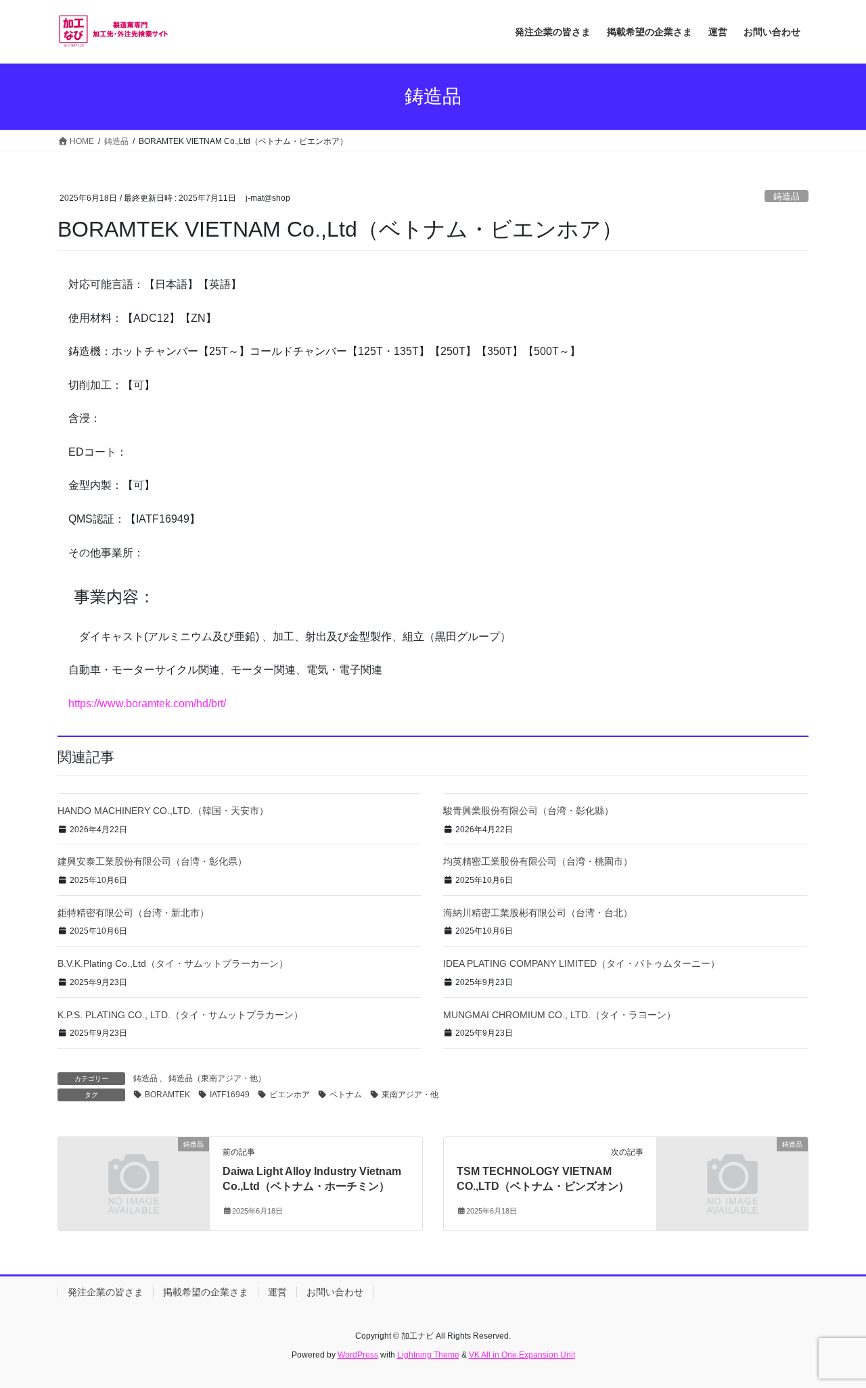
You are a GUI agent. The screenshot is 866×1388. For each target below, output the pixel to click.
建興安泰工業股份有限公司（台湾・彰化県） (152, 861)
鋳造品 (786, 196)
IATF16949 (230, 1094)
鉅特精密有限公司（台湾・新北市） (133, 912)
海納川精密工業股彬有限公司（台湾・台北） (538, 912)
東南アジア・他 (410, 1094)
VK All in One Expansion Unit (522, 1355)
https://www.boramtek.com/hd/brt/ (147, 703)
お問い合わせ (334, 1292)
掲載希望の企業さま (205, 1292)
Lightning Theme (428, 1355)
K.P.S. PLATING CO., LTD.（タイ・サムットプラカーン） (180, 1014)
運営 (277, 1292)
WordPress (358, 1355)
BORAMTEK (167, 1094)
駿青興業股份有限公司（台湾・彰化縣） (528, 810)
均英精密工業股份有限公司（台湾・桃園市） (538, 861)
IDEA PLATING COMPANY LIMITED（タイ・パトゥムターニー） (581, 963)
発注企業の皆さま (105, 1292)
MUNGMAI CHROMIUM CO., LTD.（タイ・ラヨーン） (559, 1014)
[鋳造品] (133, 1183)
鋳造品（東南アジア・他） (217, 1078)
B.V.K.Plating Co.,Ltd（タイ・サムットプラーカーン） (173, 963)
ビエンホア (289, 1094)
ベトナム (345, 1094)
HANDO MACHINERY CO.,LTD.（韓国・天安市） (163, 810)
